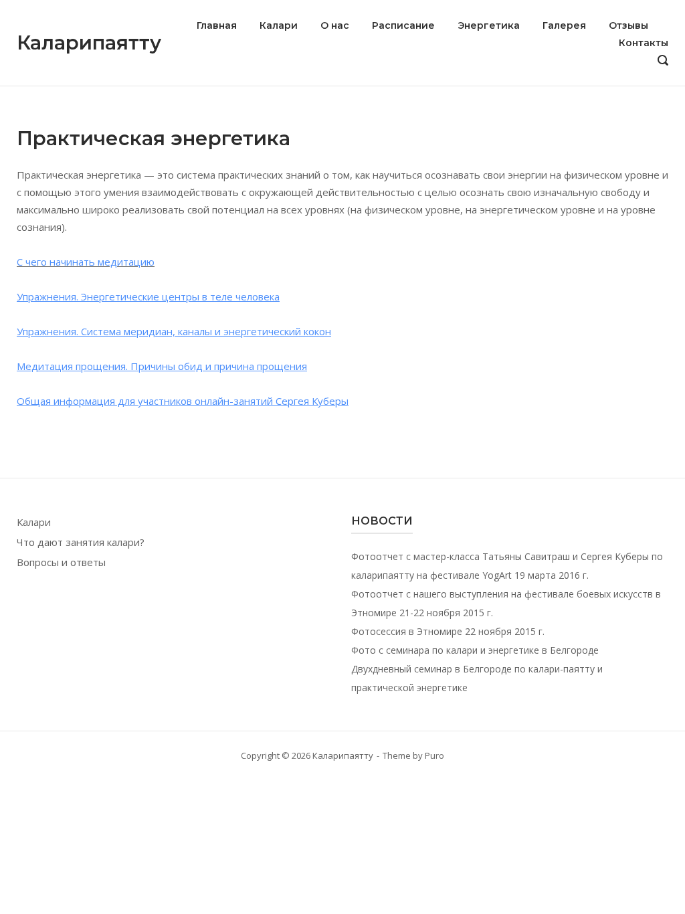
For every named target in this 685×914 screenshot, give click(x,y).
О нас (334, 25)
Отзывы (628, 25)
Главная (217, 25)
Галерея (564, 25)
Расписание (403, 25)
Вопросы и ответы (61, 562)
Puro (434, 755)
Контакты (643, 43)
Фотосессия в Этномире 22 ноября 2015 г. (448, 631)
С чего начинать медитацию (86, 261)
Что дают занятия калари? (80, 542)
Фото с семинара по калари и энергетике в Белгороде (475, 650)
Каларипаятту (89, 42)
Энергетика (489, 25)
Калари (279, 25)
